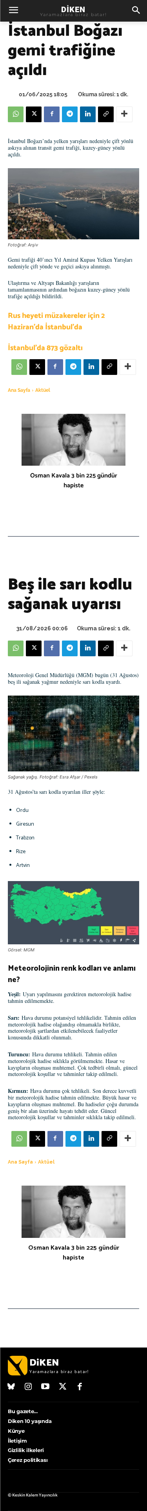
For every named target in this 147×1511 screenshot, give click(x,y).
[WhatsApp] (16, 114)
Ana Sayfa (19, 390)
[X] (34, 114)
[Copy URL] (106, 114)
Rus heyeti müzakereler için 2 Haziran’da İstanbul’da (56, 321)
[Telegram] (70, 114)
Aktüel (42, 390)
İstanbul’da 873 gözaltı (45, 348)
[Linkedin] (88, 114)
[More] (124, 114)
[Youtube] (45, 1387)
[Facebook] (52, 114)
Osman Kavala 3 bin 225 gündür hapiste (73, 480)
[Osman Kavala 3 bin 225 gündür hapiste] (73, 440)
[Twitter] (62, 1387)
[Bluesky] (11, 1387)
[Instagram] (28, 1387)
